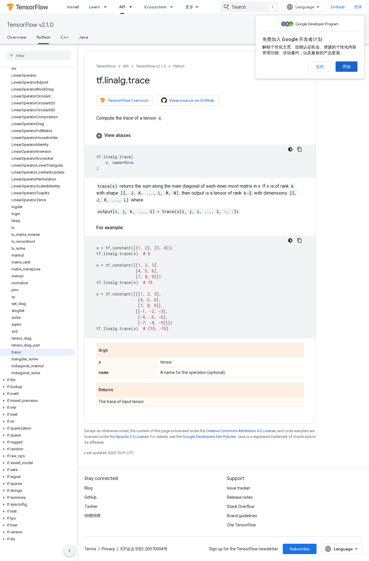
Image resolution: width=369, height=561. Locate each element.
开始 (346, 66)
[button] (37, 379)
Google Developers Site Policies (209, 436)
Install (73, 7)
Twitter (91, 506)
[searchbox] (39, 55)
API (122, 7)
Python (43, 37)
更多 (189, 7)
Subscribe (300, 548)
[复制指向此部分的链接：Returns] (119, 390)
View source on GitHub (191, 100)
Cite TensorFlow (241, 525)
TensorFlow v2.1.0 (30, 25)
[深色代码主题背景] (290, 149)
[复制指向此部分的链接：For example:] (129, 227)
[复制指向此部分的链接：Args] (113, 350)
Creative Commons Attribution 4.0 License (241, 431)
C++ (64, 37)
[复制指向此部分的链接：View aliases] (136, 135)
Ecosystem (155, 7)
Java (83, 37)
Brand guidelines (242, 515)
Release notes (240, 497)
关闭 (320, 66)
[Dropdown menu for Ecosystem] (173, 7)
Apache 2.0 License (132, 436)
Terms (90, 549)
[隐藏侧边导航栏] (69, 550)
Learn (94, 7)
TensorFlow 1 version (128, 100)
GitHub (338, 7)
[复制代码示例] (299, 149)
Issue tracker (238, 488)
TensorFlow (106, 66)
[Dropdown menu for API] (132, 7)
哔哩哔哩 (92, 515)
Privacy (108, 549)
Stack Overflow (241, 506)
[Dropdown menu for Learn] (107, 7)
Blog (88, 488)
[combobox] (249, 7)
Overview (16, 37)
